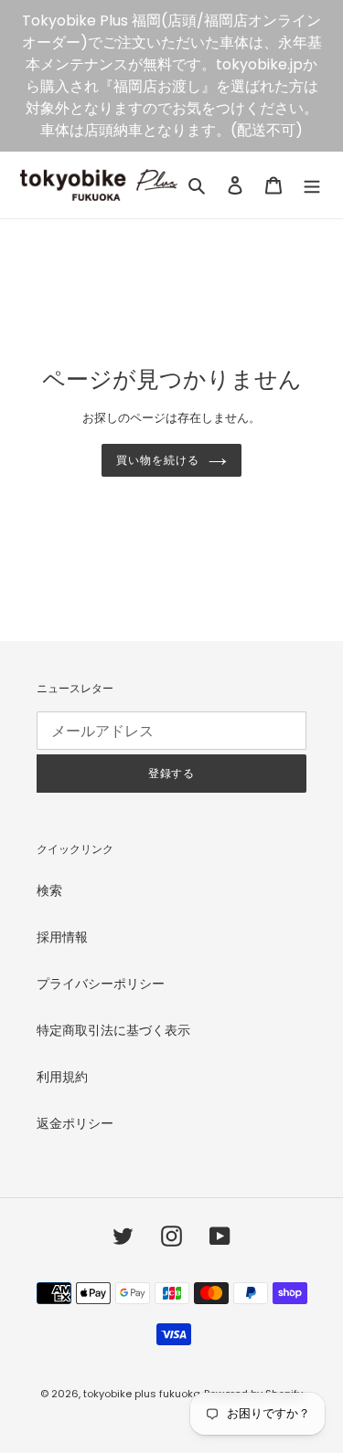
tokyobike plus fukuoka (141, 1393)
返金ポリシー (75, 1123)
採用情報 (62, 937)
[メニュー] (312, 185)
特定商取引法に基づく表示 (113, 1030)
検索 (49, 890)
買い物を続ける (157, 460)
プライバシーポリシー (101, 983)
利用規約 (62, 1077)
